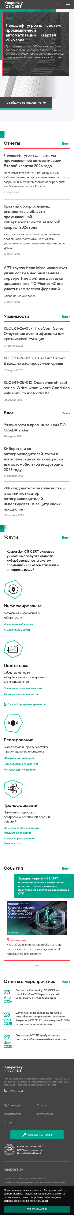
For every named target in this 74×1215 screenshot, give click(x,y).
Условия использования (52, 1182)
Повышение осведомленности (23, 688)
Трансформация (21, 805)
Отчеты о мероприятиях (29, 981)
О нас (8, 1122)
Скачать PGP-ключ (40, 1134)
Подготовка (16, 665)
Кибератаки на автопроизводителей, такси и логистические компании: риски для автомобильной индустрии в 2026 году (33, 459)
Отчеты (12, 143)
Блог (8, 412)
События (13, 868)
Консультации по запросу (20, 769)
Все (65, 143)
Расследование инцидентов (21, 763)
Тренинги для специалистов (21, 693)
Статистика (45, 1114)
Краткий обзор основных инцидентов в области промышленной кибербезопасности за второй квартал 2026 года (32, 217)
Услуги (11, 537)
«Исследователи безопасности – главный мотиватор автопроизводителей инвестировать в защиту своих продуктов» (34, 498)
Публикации (12, 1105)
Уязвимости (16, 316)
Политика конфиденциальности (21, 1182)
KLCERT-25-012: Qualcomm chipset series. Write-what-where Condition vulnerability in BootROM (37, 387)
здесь (45, 1200)
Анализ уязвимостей (17, 629)
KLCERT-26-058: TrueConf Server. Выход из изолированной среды (35, 360)
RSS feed (15, 1091)
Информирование (23, 605)
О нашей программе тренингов (26, 704)
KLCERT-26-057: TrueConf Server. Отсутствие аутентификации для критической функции (35, 333)
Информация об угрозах (18, 623)
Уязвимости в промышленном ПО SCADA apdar (35, 427)
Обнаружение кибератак (19, 757)
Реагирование (18, 739)
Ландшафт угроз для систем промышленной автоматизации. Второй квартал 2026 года (33, 160)
